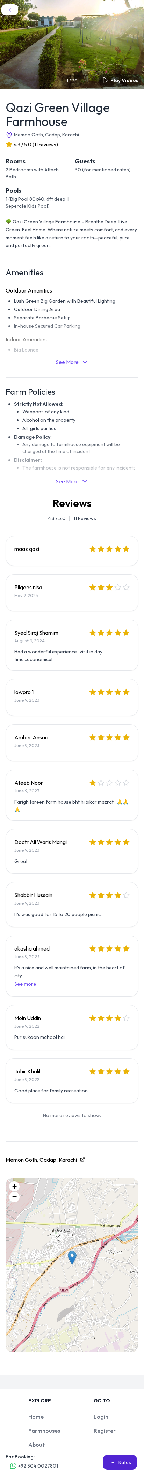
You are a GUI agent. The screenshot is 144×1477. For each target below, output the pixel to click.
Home (36, 1416)
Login (101, 1416)
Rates (124, 1462)
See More (67, 362)
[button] (72, 1258)
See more (25, 984)
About (36, 1444)
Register (105, 1430)
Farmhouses (44, 1430)
